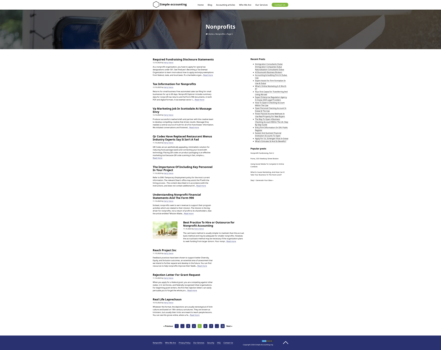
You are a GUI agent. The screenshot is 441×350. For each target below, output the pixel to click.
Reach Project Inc (164, 250)
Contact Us (280, 4)
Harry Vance (168, 62)
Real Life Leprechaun (167, 299)
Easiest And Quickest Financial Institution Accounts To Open (268, 134)
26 (223, 326)
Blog (210, 4)
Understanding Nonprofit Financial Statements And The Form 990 (177, 196)
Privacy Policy (184, 342)
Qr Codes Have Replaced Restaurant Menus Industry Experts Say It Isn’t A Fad (182, 138)
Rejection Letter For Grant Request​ (176, 274)
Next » (229, 326)
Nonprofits (220, 34)
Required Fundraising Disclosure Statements (183, 59)
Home (201, 4)
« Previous (168, 326)
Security (210, 342)
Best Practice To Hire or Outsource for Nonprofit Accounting (209, 224)
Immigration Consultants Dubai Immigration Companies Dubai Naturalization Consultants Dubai (269, 67)
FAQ (219, 342)
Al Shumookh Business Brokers (268, 72)
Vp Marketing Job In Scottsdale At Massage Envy (182, 110)
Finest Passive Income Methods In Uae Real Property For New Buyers (270, 115)
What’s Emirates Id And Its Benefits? (270, 141)
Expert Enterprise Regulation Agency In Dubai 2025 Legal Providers (271, 98)
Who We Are (245, 4)
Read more (208, 75)
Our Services (261, 4)
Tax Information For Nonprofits (174, 84)
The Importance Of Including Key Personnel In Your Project (182, 168)
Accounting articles (225, 4)
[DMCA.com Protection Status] (267, 341)
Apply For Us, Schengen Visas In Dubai (271, 138)
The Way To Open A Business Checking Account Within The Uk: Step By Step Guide (271, 122)
